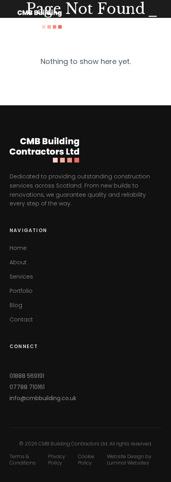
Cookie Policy (86, 459)
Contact (21, 319)
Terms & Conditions (23, 459)
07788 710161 (27, 387)
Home (18, 248)
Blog (16, 305)
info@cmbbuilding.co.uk (43, 398)
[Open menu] (152, 19)
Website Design (125, 456)
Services (21, 277)
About (18, 262)
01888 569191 (27, 376)
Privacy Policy (56, 459)
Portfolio (21, 291)
